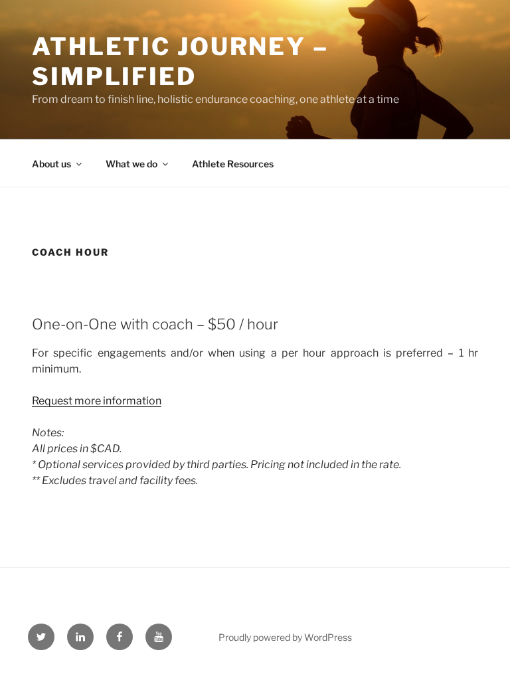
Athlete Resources (233, 163)
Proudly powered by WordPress (285, 637)
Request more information (96, 400)
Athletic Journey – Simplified (180, 61)
